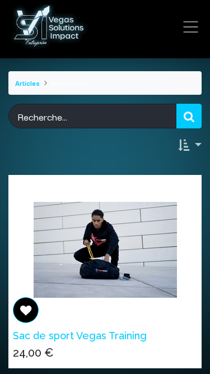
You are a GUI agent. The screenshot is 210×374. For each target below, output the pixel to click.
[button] (190, 145)
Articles (27, 82)
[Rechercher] (189, 116)
